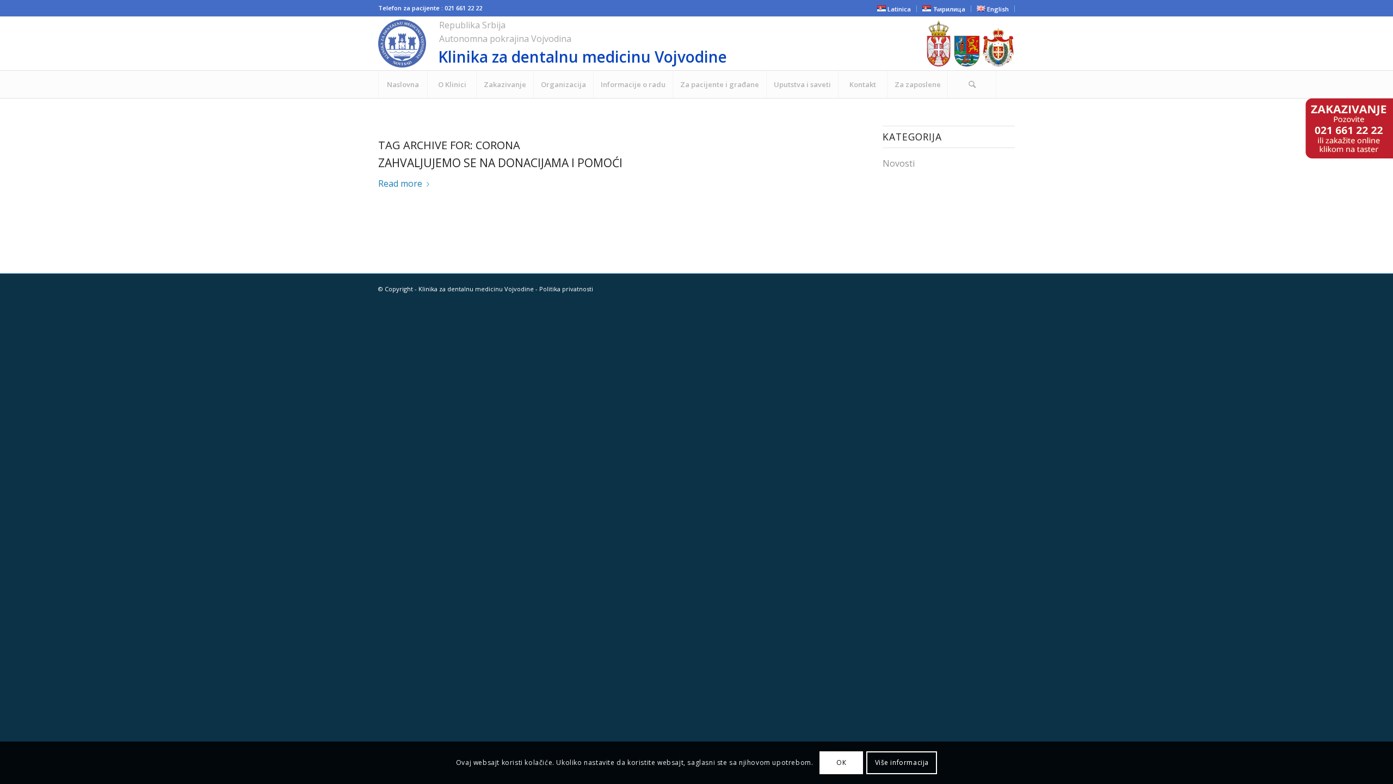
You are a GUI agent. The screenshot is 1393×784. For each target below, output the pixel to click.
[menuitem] (402, 84)
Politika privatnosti (566, 289)
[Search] (971, 84)
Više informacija (902, 762)
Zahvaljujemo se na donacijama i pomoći (500, 162)
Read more (400, 183)
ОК (841, 762)
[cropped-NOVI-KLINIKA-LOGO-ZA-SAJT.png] (617, 44)
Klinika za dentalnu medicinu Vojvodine (476, 289)
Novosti (899, 163)
